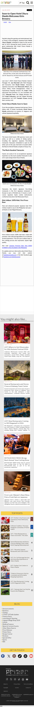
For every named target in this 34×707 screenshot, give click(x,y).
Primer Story (6, 632)
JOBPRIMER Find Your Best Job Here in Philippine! (17, 696)
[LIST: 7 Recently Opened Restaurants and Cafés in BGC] (5, 555)
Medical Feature (8, 624)
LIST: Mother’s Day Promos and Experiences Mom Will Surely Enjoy (19, 519)
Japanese (5, 691)
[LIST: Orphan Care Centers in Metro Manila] (5, 570)
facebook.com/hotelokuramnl (11, 257)
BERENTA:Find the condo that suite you (5, 695)
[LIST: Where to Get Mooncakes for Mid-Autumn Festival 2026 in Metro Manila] (17, 343)
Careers (17, 687)
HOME (5, 22)
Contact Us (28, 687)
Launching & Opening (9, 618)
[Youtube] (31, 656)
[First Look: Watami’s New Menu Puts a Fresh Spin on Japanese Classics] (17, 490)
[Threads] (25, 658)
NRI (3, 642)
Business (5, 611)
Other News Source (9, 628)
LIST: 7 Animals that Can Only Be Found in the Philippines (20, 590)
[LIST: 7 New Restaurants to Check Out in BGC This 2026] (5, 539)
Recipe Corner (7, 634)
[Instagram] (14, 656)
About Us (5, 684)
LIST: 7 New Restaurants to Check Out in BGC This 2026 (19, 534)
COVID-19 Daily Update (10, 614)
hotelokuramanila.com (10, 255)
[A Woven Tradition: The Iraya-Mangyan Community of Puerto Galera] (5, 531)
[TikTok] (20, 658)
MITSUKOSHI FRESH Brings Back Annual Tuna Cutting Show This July (16, 460)
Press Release (7, 630)
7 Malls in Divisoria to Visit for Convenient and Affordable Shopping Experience (19, 575)
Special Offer (6, 638)
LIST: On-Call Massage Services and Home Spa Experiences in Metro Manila (19, 559)
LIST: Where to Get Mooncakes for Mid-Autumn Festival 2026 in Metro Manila (16, 349)
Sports (4, 640)
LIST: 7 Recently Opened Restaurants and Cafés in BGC (19, 550)
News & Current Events (10, 626)
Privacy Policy (17, 684)
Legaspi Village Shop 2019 (11, 620)
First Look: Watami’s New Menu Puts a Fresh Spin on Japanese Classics (16, 497)
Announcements (8, 609)
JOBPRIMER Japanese (28, 694)
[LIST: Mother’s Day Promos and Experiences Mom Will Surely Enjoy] (5, 523)
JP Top (21, 3)
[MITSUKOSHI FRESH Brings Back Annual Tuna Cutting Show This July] (17, 454)
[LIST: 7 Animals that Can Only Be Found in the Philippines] (5, 594)
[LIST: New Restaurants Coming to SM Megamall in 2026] (17, 417)
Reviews (5, 636)
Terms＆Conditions (28, 684)
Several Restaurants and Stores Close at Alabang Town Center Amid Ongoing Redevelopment (16, 386)
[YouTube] (27, 679)
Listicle (4, 622)
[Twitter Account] (9, 657)
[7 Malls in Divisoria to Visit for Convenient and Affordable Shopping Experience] (5, 578)
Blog (10, 22)
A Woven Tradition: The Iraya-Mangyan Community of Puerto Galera (19, 527)
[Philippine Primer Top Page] (5, 5)
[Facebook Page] (3, 656)
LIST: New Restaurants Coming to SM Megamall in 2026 (16, 422)
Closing (4, 612)
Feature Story (7, 616)
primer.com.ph (15, 700)
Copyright (5, 687)
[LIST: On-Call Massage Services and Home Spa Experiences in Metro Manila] (5, 563)
